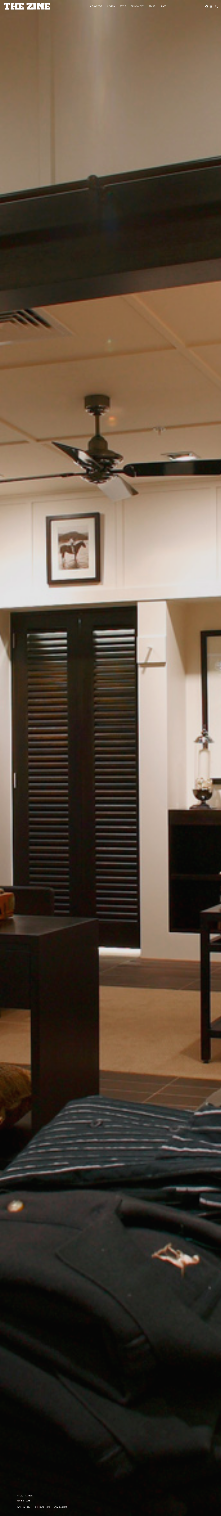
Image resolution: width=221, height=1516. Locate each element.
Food (163, 6)
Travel (152, 6)
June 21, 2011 (24, 1507)
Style (123, 6)
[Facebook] (206, 6)
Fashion (29, 1496)
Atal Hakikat (60, 1507)
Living (111, 6)
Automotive (96, 6)
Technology (137, 6)
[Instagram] (211, 6)
